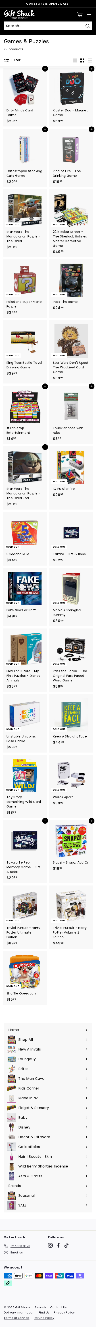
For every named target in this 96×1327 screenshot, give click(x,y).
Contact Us (58, 1307)
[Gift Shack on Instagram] (50, 1245)
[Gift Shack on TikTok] (66, 1245)
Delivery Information (19, 1312)
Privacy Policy (64, 1312)
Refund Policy (44, 1318)
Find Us (44, 1312)
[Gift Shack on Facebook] (58, 1245)
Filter (15, 60)
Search (40, 1307)
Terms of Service (16, 1318)
